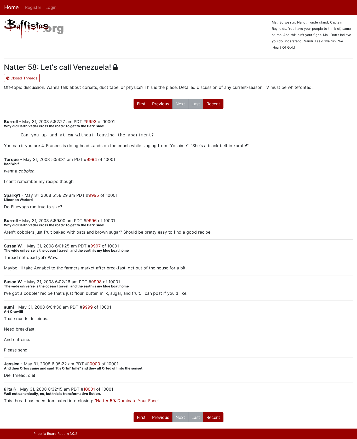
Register (33, 7)
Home (11, 7)
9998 (96, 281)
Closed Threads (23, 78)
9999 (87, 307)
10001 (89, 389)
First (141, 103)
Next (180, 103)
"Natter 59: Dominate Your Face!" (127, 400)
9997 (95, 246)
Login (50, 7)
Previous (160, 103)
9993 (91, 121)
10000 (94, 363)
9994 (92, 159)
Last (196, 103)
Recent (213, 103)
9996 (91, 220)
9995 (94, 195)
